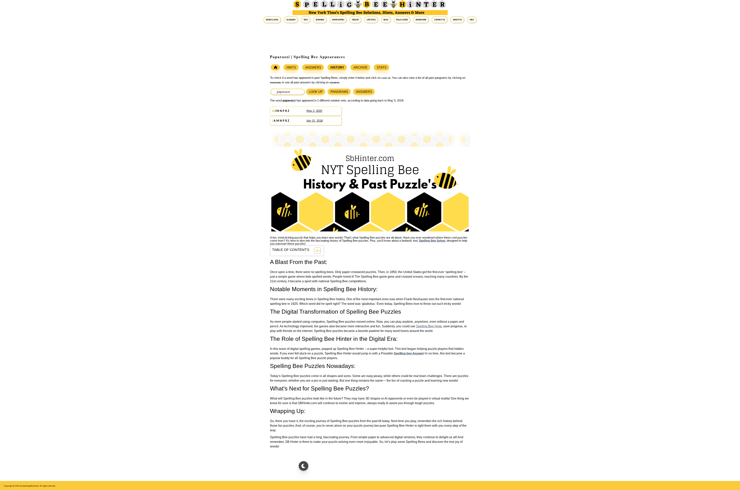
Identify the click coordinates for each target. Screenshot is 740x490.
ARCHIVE (360, 67)
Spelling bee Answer (409, 353)
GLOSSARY (291, 19)
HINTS (291, 67)
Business (320, 19)
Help (472, 19)
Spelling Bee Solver (432, 240)
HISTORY (337, 67)
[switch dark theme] (303, 466)
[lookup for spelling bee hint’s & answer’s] (275, 67)
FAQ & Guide (402, 19)
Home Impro (338, 19)
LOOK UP (316, 91)
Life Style (371, 19)
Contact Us (439, 19)
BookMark (421, 19)
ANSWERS (313, 67)
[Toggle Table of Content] (315, 250)
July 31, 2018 (314, 120)
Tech (306, 19)
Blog (385, 19)
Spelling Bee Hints (429, 326)
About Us (457, 19)
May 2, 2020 (314, 111)
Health (355, 19)
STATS (382, 67)
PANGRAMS (339, 91)
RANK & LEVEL (272, 19)
